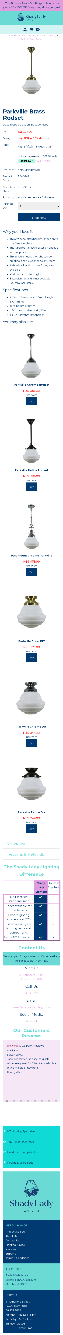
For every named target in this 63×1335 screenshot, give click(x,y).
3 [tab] (14, 1101)
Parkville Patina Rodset (31, 470)
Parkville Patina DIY (31, 812)
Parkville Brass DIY (31, 641)
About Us (11, 1236)
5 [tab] (21, 1101)
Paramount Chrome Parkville (31, 555)
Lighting (32, 35)
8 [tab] (32, 1101)
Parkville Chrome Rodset (31, 384)
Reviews (11, 1249)
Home (10, 35)
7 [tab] (28, 1101)
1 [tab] (7, 1101)
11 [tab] (42, 1101)
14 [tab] (53, 1101)
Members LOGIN (16, 1284)
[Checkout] (38, 29)
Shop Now (39, 217)
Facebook (32, 1021)
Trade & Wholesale (17, 1275)
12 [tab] (46, 1101)
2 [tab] (11, 1101)
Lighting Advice (15, 1245)
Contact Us (12, 1240)
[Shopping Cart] (31, 29)
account (31, 1279)
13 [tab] (49, 1101)
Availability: (9, 197)
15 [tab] (56, 1101)
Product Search (15, 1231)
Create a (11, 1279)
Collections (20, 35)
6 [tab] (25, 1101)
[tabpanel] (31, 1059)
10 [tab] (39, 1101)
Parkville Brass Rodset (31, 39)
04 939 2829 (31, 993)
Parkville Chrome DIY (32, 726)
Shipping (11, 1253)
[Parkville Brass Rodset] (31, 98)
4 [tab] (18, 1101)
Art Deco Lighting (47, 35)
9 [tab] (35, 1101)
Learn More (43, 160)
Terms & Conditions (17, 1258)
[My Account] (25, 29)
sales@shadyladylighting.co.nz (31, 1007)
